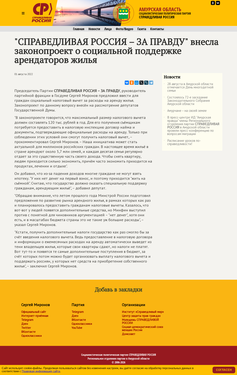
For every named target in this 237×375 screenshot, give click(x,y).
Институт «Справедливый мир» (143, 311)
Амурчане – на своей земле (185, 111)
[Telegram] (151, 83)
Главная (78, 29)
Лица (108, 29)
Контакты (157, 29)
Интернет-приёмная (34, 315)
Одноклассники (31, 335)
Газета (141, 29)
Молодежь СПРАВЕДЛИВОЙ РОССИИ (140, 321)
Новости (94, 29)
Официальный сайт (33, 311)
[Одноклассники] (132, 83)
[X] (141, 83)
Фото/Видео (124, 29)
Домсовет (128, 333)
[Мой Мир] (136, 83)
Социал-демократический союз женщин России (142, 328)
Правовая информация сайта (41, 371)
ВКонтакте (28, 331)
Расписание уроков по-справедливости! (182, 142)
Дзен (24, 323)
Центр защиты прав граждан (141, 315)
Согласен (224, 369)
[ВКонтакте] (127, 83)
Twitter (26, 327)
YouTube (77, 327)
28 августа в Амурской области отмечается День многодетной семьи (188, 87)
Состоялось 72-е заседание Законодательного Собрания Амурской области (187, 101)
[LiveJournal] (146, 83)
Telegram (27, 319)
